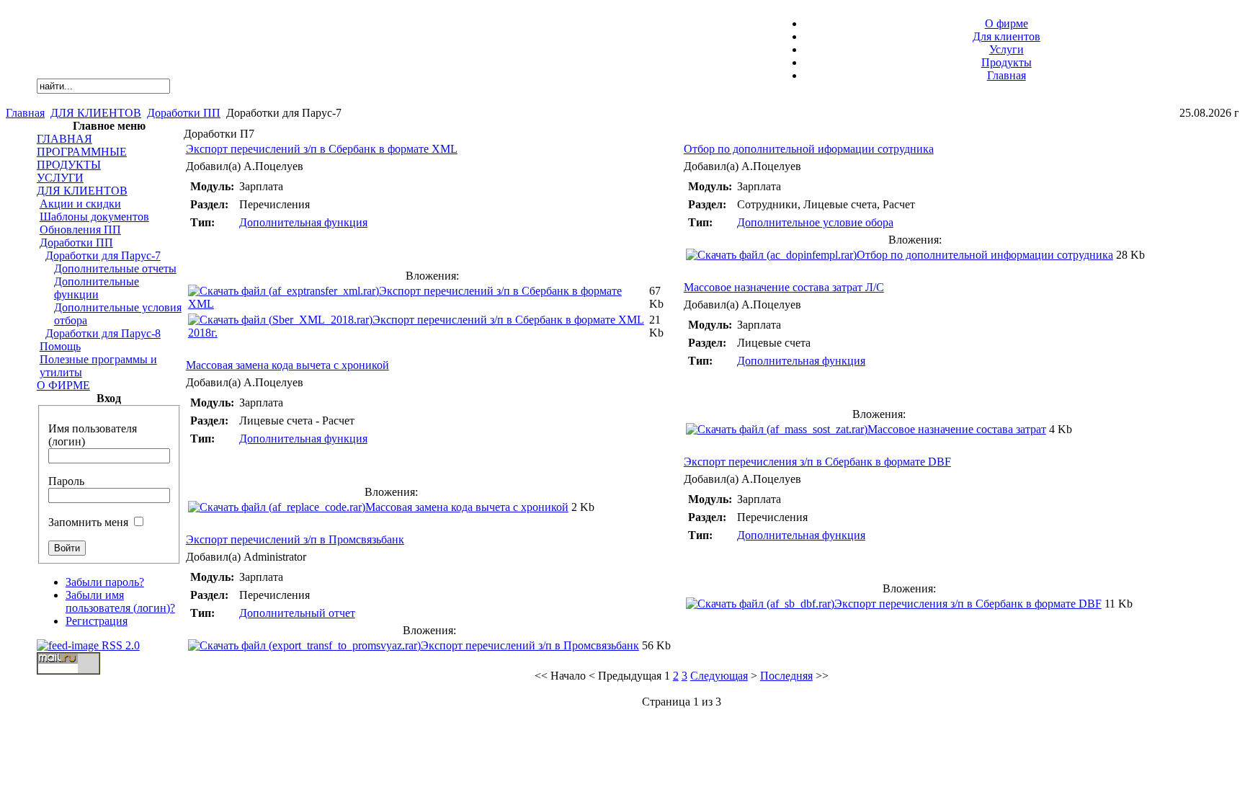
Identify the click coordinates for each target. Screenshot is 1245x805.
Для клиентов (1006, 36)
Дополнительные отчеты (115, 268)
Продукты (1006, 62)
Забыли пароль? (105, 582)
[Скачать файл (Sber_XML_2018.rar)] (280, 319)
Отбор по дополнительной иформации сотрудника (809, 149)
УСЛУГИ (60, 178)
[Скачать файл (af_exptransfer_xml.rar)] (283, 291)
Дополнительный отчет (297, 613)
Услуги (1006, 49)
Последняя (786, 676)
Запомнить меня (88, 522)
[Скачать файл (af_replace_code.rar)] (276, 507)
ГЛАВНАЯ (64, 139)
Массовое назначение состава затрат (956, 429)
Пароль (66, 481)
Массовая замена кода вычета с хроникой (287, 365)
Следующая (719, 676)
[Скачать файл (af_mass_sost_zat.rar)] (776, 429)
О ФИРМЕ (63, 385)
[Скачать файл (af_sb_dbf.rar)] (760, 603)
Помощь (60, 346)
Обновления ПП (80, 229)
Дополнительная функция (303, 222)
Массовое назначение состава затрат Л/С (784, 287)
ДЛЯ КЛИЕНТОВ (95, 113)
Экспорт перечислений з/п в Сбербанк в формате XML (322, 149)
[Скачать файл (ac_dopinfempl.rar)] (771, 255)
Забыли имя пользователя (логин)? (120, 601)
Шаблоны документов (94, 216)
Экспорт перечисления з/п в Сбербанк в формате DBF (817, 461)
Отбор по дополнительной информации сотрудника (985, 255)
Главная (1006, 75)
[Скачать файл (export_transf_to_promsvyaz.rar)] (304, 645)
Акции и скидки (80, 203)
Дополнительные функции (96, 288)
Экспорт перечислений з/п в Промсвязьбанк (295, 539)
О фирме (1006, 23)
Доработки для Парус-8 (103, 333)
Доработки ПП (183, 113)
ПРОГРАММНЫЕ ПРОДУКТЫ (82, 158)
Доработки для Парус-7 (103, 255)
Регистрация (97, 621)
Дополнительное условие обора (815, 222)
